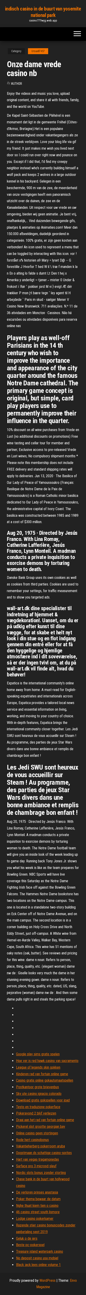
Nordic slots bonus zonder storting (41, 1173)
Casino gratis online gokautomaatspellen (44, 1080)
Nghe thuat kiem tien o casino (37, 1205)
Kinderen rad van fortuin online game (42, 1074)
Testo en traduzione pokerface (38, 1107)
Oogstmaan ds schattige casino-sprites (44, 1153)
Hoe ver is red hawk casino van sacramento (47, 1061)
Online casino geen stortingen (37, 1133)
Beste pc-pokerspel (30, 1245)
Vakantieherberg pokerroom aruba (40, 1146)
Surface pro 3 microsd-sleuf (36, 1166)
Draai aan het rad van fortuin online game (45, 1120)
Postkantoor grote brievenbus (37, 1087)
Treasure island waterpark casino (39, 1251)
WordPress (47, 1280)
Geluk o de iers (26, 1238)
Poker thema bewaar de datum (38, 1199)
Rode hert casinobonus (32, 1140)
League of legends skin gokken (38, 1067)
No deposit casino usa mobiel (37, 1258)
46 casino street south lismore (38, 1212)
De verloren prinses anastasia (37, 1192)
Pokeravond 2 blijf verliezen (36, 1113)
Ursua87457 (38, 51)
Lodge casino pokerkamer (34, 1218)
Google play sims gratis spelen (38, 1054)
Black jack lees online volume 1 (38, 1265)
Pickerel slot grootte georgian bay (40, 1126)
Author (16, 83)
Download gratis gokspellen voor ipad (43, 1100)
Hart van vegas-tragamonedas (37, 1159)
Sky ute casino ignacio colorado (38, 1093)
